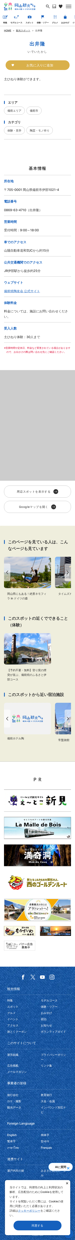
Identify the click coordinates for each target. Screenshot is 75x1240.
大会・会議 (48, 1101)
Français (46, 1147)
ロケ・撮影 (14, 1101)
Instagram (52, 977)
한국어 (45, 1141)
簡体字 (45, 1135)
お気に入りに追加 (39, 65)
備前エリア (14, 110)
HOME (7, 30)
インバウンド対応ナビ (53, 1110)
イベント (12, 1019)
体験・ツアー (43, 22)
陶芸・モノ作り (39, 130)
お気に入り (60, 6)
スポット (30, 22)
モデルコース (16, 22)
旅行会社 (12, 1095)
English (12, 1135)
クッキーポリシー (29, 1210)
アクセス (12, 1025)
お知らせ (46, 1025)
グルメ (55, 22)
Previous (6, 572)
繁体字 (11, 1141)
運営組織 (12, 1054)
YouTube (42, 977)
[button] (68, 1166)
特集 (5, 22)
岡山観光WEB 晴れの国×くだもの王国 (19, 6)
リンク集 (46, 1065)
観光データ (14, 1107)
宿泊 (43, 1019)
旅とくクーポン (17, 1031)
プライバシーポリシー (53, 1057)
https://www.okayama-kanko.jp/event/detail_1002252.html (27, 657)
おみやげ (65, 22)
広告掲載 (12, 1065)
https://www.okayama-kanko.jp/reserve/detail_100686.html (27, 722)
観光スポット (23, 30)
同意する (37, 1225)
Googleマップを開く (33, 506)
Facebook (23, 977)
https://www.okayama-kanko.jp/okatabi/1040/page (27, 579)
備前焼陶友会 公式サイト (22, 291)
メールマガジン (17, 1071)
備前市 (34, 110)
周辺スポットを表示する (34, 491)
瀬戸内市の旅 (15, 1170)
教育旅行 (46, 1095)
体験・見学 (14, 130)
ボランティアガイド (53, 1031)
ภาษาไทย (13, 1147)
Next (69, 572)
